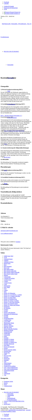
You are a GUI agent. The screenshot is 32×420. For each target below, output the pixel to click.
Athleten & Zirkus (8, 262)
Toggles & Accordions (10, 366)
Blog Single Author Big (10, 271)
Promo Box (7, 352)
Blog (5, 265)
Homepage (7, 306)
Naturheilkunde (8, 332)
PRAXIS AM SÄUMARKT (11, 392)
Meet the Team (8, 327)
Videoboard (7, 373)
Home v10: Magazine (9, 293)
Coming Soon (7, 280)
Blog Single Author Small (10, 274)
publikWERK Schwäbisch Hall (17, 410)
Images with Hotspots (9, 312)
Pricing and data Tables (10, 349)
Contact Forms (8, 282)
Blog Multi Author (9, 269)
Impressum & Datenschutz (11, 8)
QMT (5, 354)
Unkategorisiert (8, 386)
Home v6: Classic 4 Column (11, 300)
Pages (5, 336)
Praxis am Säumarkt (9, 346)
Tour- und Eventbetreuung (11, 367)
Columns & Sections (9, 278)
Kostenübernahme (8, 318)
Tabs (5, 361)
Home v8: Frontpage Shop (11, 303)
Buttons (6, 275)
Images (6, 383)
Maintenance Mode (9, 323)
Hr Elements (7, 308)
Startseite (6, 360)
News (5, 384)
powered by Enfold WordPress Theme (16, 410)
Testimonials (7, 364)
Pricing (6, 348)
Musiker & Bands (8, 330)
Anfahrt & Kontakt (9, 6)
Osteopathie (7, 335)
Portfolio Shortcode (9, 343)
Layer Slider (7, 321)
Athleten (6, 260)
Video (5, 372)
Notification (7, 333)
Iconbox (6, 309)
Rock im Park (7, 355)
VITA (5, 402)
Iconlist (6, 311)
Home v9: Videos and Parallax (12, 305)
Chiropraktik (7, 277)
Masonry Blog (7, 324)
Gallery (6, 290)
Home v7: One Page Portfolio (11, 302)
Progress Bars (7, 351)
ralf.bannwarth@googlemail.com (9, 230)
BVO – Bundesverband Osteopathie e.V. (11, 115)
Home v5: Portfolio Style (10, 299)
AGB (5, 9)
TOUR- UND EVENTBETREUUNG (14, 401)
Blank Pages (7, 263)
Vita (5, 375)
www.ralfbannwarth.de (7, 233)
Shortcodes (7, 358)
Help (5, 291)
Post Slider (7, 345)
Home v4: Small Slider (10, 297)
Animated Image (8, 259)
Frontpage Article (8, 381)
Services (6, 357)
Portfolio (6, 338)
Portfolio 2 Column (9, 339)
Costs (5, 284)
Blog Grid (6, 268)
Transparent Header (9, 370)
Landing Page (7, 320)
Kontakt (6, 315)
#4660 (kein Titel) (8, 256)
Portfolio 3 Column (9, 341)
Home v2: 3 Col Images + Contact (13, 294)
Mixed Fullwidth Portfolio (10, 329)
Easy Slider (7, 287)
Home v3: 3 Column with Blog (12, 296)
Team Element (7, 363)
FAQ (5, 288)
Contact (6, 281)
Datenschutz (7, 285)
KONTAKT (7, 404)
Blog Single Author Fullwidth (11, 272)
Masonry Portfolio (8, 326)
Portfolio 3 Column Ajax (10, 342)
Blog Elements (8, 266)
